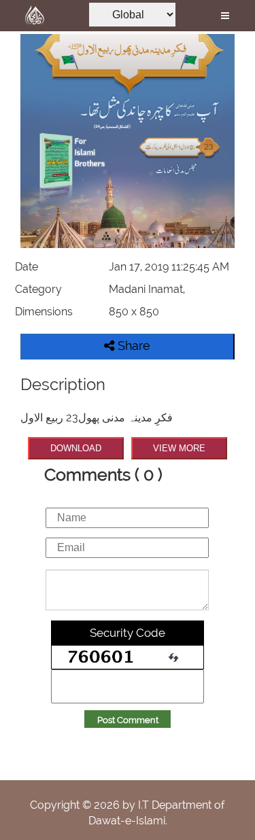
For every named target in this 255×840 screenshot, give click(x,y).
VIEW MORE (179, 448)
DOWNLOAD (75, 448)
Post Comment (127, 720)
